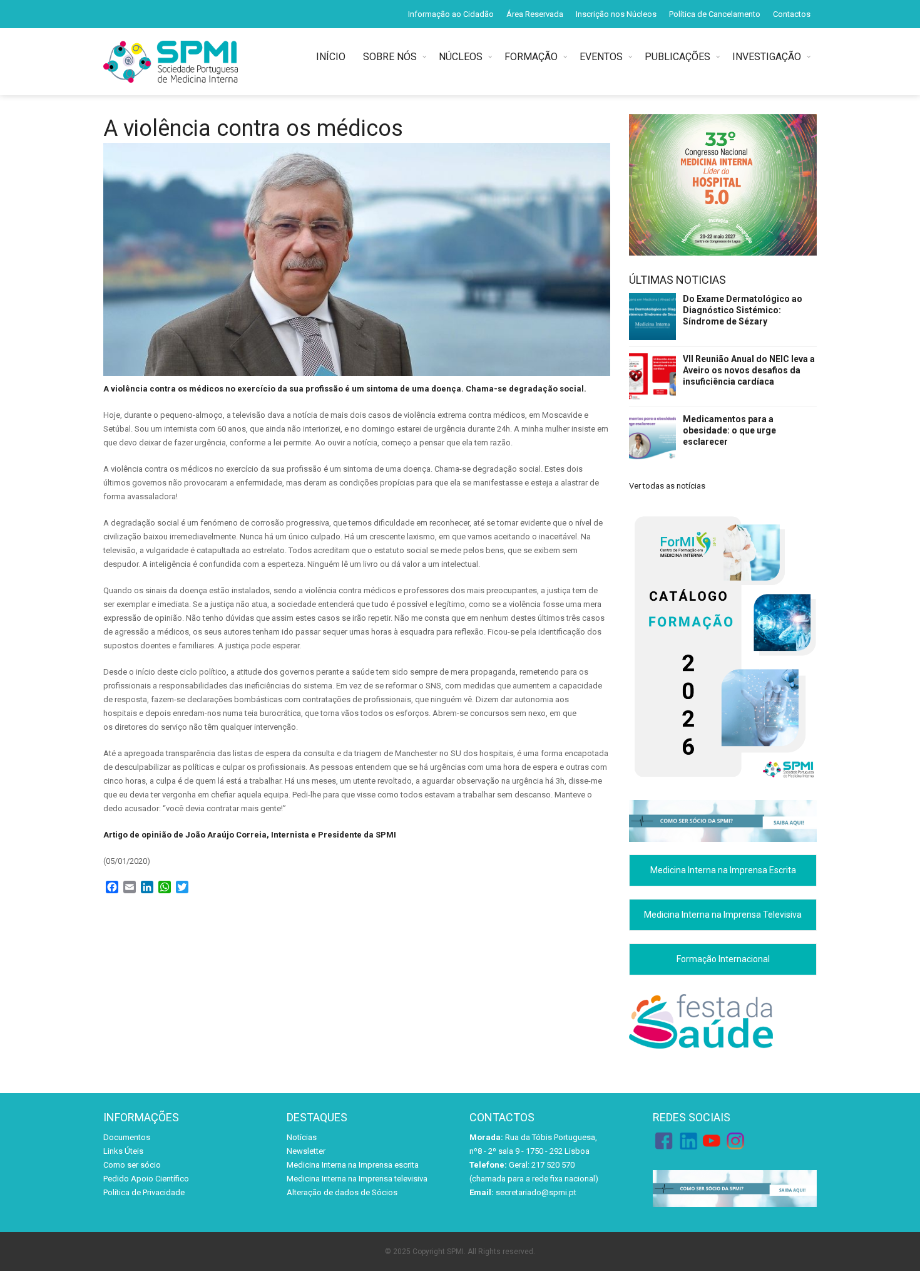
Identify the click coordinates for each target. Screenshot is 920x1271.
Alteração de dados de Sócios (342, 1192)
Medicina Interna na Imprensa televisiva (357, 1178)
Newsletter (306, 1151)
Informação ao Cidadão (451, 14)
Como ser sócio (132, 1165)
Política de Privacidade (144, 1192)
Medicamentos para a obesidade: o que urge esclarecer (729, 430)
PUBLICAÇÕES (677, 57)
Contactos (791, 14)
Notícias (302, 1137)
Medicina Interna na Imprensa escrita (353, 1165)
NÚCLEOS (461, 57)
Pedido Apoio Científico (146, 1178)
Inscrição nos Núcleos (616, 14)
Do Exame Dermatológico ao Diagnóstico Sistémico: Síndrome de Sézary (742, 310)
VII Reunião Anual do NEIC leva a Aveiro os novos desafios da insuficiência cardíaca (749, 370)
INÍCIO (333, 57)
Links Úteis (123, 1151)
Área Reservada (534, 14)
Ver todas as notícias (667, 485)
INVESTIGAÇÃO (766, 57)
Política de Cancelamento (714, 14)
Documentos (126, 1137)
